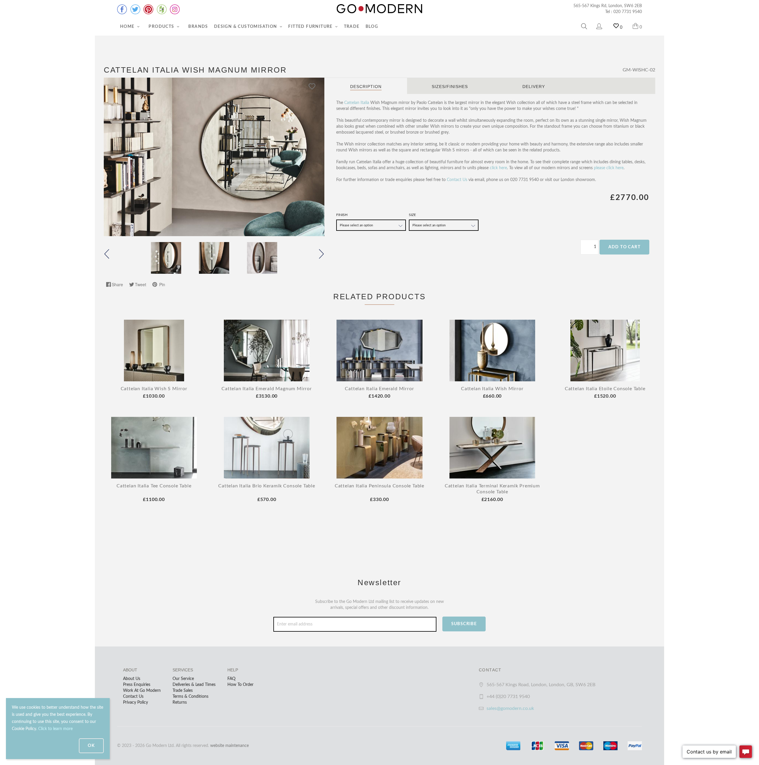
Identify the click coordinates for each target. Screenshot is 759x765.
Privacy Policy (135, 702)
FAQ (231, 679)
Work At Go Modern (142, 691)
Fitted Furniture (311, 27)
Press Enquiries (136, 685)
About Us (131, 679)
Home (128, 27)
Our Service (183, 679)
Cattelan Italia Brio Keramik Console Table (266, 486)
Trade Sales (183, 691)
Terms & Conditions (190, 696)
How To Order (240, 685)
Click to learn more (55, 729)
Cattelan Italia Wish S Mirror (154, 388)
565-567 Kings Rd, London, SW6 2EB (607, 6)
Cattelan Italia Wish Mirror (492, 388)
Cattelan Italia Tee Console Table (154, 486)
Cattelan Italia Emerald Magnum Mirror (266, 388)
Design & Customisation (246, 27)
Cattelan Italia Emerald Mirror (379, 388)
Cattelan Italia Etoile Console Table (605, 388)
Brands (198, 27)
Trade (352, 27)
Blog (372, 27)
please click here (609, 168)
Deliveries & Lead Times (194, 685)
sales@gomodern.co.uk (510, 708)
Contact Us (457, 180)
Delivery (533, 86)
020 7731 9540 (627, 12)
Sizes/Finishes (450, 86)
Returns (180, 702)
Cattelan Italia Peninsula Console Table (379, 486)
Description (366, 86)
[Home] (379, 9)
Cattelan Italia (356, 103)
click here (498, 168)
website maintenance (229, 746)
